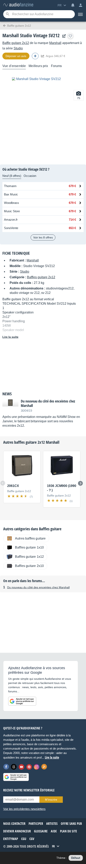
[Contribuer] (35, 56)
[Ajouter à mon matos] (70, 36)
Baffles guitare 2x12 (41, 277)
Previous (2, 483)
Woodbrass (11, 202)
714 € (72, 219)
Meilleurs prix (38, 66)
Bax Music (11, 194)
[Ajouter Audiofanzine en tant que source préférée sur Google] (22, 701)
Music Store (12, 211)
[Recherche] (7, 14)
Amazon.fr (11, 219)
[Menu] (80, 14)
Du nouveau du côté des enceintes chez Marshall (38, 587)
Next (80, 483)
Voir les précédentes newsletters (24, 809)
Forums (56, 66)
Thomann (10, 186)
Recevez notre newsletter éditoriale (29, 790)
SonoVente (11, 228)
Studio (18, 48)
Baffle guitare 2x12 (15, 43)
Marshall (55, 43)
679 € (72, 186)
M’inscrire (51, 799)
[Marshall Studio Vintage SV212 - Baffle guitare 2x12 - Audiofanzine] (18, 5)
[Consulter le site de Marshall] (63, 36)
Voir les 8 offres (43, 237)
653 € (72, 228)
